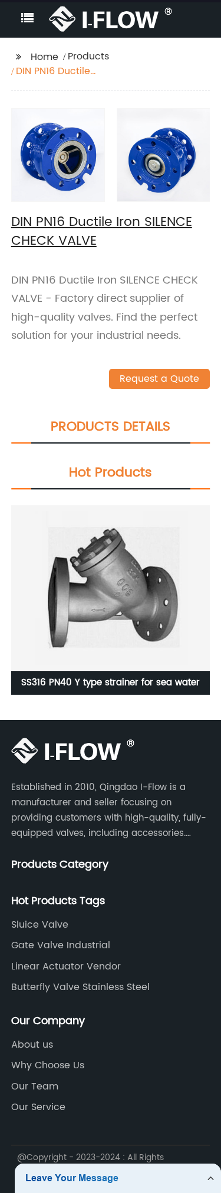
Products (88, 56)
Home (44, 57)
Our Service (38, 1107)
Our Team (34, 1086)
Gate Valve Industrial (60, 945)
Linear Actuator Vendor (66, 966)
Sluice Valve (39, 925)
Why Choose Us (47, 1065)
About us (32, 1044)
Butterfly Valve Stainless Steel (80, 987)
